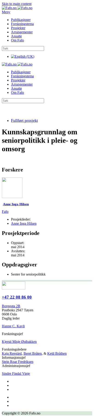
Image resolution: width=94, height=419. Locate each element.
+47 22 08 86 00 (17, 297)
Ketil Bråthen (57, 353)
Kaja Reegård (12, 353)
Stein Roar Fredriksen (17, 362)
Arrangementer (22, 32)
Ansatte (16, 36)
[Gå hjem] (17, 8)
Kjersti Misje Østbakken (19, 342)
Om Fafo (17, 40)
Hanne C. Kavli (13, 326)
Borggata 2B (11, 306)
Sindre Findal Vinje (16, 373)
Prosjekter (18, 28)
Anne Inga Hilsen (24, 223)
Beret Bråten (33, 353)
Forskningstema (22, 24)
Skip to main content (16, 4)
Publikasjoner (21, 20)
